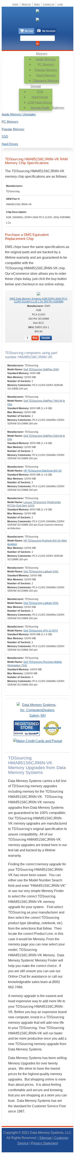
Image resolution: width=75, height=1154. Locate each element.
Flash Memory (46, 75)
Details (46, 338)
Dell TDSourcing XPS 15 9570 (41, 630)
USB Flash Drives (40, 102)
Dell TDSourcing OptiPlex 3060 (41, 369)
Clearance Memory (46, 80)
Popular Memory (46, 70)
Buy (35, 338)
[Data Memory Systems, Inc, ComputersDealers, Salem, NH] (37, 715)
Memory (42, 53)
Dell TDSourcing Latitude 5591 (41, 603)
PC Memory (46, 64)
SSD (40, 91)
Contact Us (48, 4)
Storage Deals (40, 107)
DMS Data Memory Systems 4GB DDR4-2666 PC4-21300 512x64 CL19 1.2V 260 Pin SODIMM (39, 300)
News (37, 4)
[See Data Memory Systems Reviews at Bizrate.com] (27, 728)
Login (60, 4)
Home (15, 4)
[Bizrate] (34, 733)
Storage (35, 86)
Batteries (58, 107)
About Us (26, 4)
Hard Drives (40, 97)
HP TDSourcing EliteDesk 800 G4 (43, 470)
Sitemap (45, 1138)
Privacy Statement (44, 1143)
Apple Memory (46, 59)
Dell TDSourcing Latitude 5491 (41, 571)
